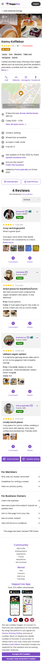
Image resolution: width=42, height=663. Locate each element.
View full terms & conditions (14, 523)
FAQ (21, 570)
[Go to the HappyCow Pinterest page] (26, 620)
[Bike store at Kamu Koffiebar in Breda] (13, 248)
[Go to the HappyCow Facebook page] (10, 620)
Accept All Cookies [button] (21, 654)
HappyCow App (21, 584)
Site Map (21, 579)
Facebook (35, 80)
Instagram (25, 80)
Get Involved (21, 562)
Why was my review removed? (15, 476)
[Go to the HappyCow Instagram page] (32, 620)
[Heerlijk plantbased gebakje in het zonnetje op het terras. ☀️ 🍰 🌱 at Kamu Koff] (6, 381)
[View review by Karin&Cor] (9, 340)
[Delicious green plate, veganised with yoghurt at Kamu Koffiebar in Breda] (6, 248)
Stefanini (20, 272)
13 (6, 17)
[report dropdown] (37, 211)
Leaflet (10, 105)
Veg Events (21, 554)
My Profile (21, 548)
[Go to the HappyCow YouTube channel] (15, 620)
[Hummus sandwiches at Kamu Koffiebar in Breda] (6, 436)
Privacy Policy (15, 633)
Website (16, 80)
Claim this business (15, 165)
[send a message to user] (26, 211)
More (3, 70)
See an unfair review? (11, 518)
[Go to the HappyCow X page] (21, 620)
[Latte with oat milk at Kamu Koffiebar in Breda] (13, 436)
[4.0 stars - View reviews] (6, 46)
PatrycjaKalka (21, 169)
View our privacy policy (12, 486)
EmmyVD (20, 211)
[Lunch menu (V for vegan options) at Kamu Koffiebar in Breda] (28, 248)
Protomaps (17, 105)
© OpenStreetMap (28, 105)
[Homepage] (13, 4)
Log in (36, 4)
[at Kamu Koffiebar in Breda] (13, 313)
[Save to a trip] (34, 17)
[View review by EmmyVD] (9, 214)
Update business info (16, 157)
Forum (21, 557)
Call (6, 80)
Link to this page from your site (15, 513)
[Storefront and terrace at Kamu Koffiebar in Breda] (21, 248)
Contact (21, 573)
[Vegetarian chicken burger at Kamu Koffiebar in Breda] (6, 313)
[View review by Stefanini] (9, 275)
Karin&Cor (21, 337)
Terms (5, 633)
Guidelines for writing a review (15, 481)
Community (21, 545)
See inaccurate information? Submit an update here (19, 507)
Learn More (14, 644)
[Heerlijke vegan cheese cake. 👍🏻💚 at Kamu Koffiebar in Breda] (21, 381)
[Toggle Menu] (2, 3)
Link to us (21, 576)
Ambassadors (21, 551)
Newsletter (21, 559)
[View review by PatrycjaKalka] (9, 408)
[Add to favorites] (39, 17)
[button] (21, 93)
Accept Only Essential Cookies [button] (21, 658)
